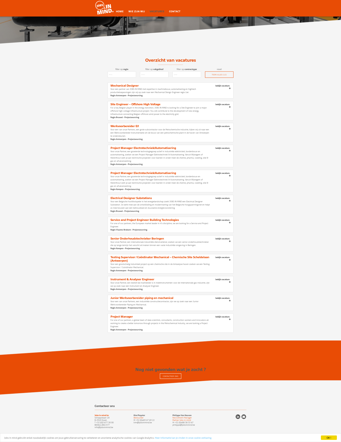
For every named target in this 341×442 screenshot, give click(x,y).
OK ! (329, 437)
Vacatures (157, 11)
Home (120, 11)
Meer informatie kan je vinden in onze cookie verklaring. (183, 437)
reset (219, 69)
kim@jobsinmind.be (143, 422)
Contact (174, 11)
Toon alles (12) (219, 74)
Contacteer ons (170, 376)
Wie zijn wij (136, 11)
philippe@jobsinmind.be (183, 424)
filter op (121, 69)
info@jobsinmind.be (104, 427)
